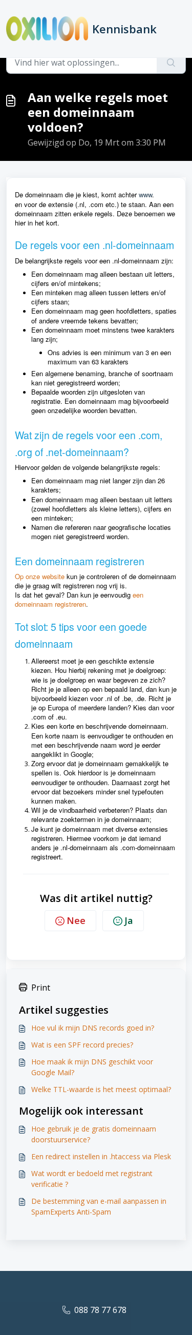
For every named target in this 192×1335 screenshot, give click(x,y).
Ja (128, 920)
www (145, 194)
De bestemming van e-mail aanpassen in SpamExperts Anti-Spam (98, 1206)
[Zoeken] (171, 62)
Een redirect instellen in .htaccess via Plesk (101, 1156)
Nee (76, 920)
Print (40, 987)
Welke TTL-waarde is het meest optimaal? (101, 1089)
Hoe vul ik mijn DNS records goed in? (92, 1028)
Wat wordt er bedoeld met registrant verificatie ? (92, 1178)
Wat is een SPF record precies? (82, 1045)
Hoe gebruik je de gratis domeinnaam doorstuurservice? (93, 1134)
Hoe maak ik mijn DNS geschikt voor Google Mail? (92, 1067)
